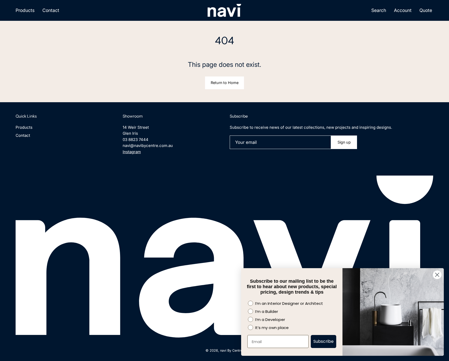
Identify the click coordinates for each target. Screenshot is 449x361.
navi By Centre (231, 350)
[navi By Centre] (224, 10)
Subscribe (323, 341)
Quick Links (26, 116)
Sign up (344, 142)
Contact (23, 135)
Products (24, 127)
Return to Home (225, 82)
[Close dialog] (437, 274)
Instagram (132, 151)
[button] (378, 10)
